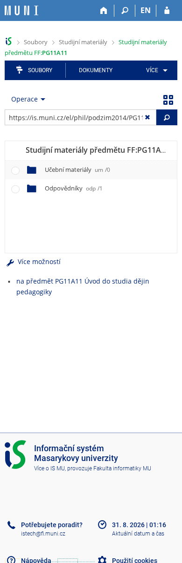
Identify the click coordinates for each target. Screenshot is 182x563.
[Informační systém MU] (9, 41)
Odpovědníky (74, 188)
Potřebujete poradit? (52, 525)
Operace (24, 99)
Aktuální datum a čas (138, 533)
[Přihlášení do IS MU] (166, 11)
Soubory (36, 42)
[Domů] (103, 11)
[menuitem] (155, 70)
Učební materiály (77, 169)
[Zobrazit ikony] (168, 99)
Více (152, 70)
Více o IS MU (49, 468)
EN (145, 10)
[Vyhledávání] (124, 11)
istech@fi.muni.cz (43, 533)
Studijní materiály (83, 42)
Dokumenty (95, 70)
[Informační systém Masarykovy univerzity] (21, 10)
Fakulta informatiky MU (122, 468)
